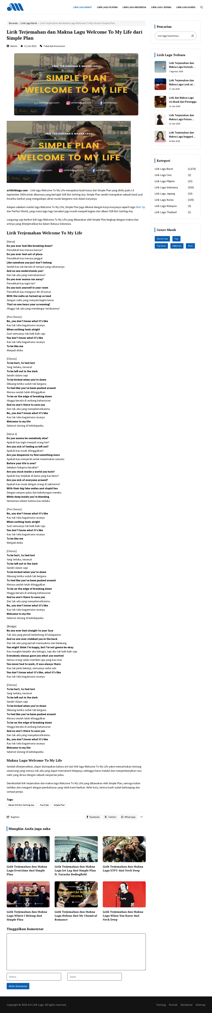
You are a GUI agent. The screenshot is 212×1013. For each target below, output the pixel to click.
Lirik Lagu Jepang (161, 7)
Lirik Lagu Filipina (107, 7)
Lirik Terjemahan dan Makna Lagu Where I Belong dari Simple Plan (27, 915)
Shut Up (140, 207)
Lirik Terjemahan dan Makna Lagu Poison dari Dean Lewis (181, 117)
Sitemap (200, 1004)
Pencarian (164, 27)
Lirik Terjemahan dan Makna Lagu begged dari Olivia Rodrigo (181, 135)
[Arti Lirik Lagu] (15, 7)
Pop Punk (44, 805)
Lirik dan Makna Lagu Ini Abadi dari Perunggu (182, 100)
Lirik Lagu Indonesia (134, 7)
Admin (13, 46)
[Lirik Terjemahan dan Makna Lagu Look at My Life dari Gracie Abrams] (160, 84)
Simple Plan (59, 805)
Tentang (161, 1004)
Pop (176, 238)
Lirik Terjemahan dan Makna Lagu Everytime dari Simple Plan (27, 870)
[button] (201, 7)
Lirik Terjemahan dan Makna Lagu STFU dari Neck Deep (123, 868)
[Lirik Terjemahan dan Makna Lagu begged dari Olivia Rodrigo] (160, 137)
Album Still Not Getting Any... (21, 805)
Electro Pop (162, 238)
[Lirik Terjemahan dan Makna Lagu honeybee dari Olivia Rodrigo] (160, 67)
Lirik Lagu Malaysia (166, 206)
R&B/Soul (177, 245)
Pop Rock (161, 245)
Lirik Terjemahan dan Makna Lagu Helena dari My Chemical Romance (76, 915)
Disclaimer (186, 1004)
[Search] (192, 35)
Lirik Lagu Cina (163, 175)
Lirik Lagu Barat (82, 7)
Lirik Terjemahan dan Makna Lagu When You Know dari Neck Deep (123, 915)
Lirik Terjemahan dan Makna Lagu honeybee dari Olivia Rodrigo (182, 65)
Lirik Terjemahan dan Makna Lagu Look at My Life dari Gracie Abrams (181, 82)
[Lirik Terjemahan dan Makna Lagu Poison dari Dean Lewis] (160, 119)
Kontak (173, 1004)
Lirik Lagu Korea (185, 7)
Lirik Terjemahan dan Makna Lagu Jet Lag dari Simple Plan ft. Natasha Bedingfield (75, 870)
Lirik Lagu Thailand (166, 212)
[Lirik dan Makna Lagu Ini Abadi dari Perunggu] (160, 102)
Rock (190, 245)
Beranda (13, 23)
